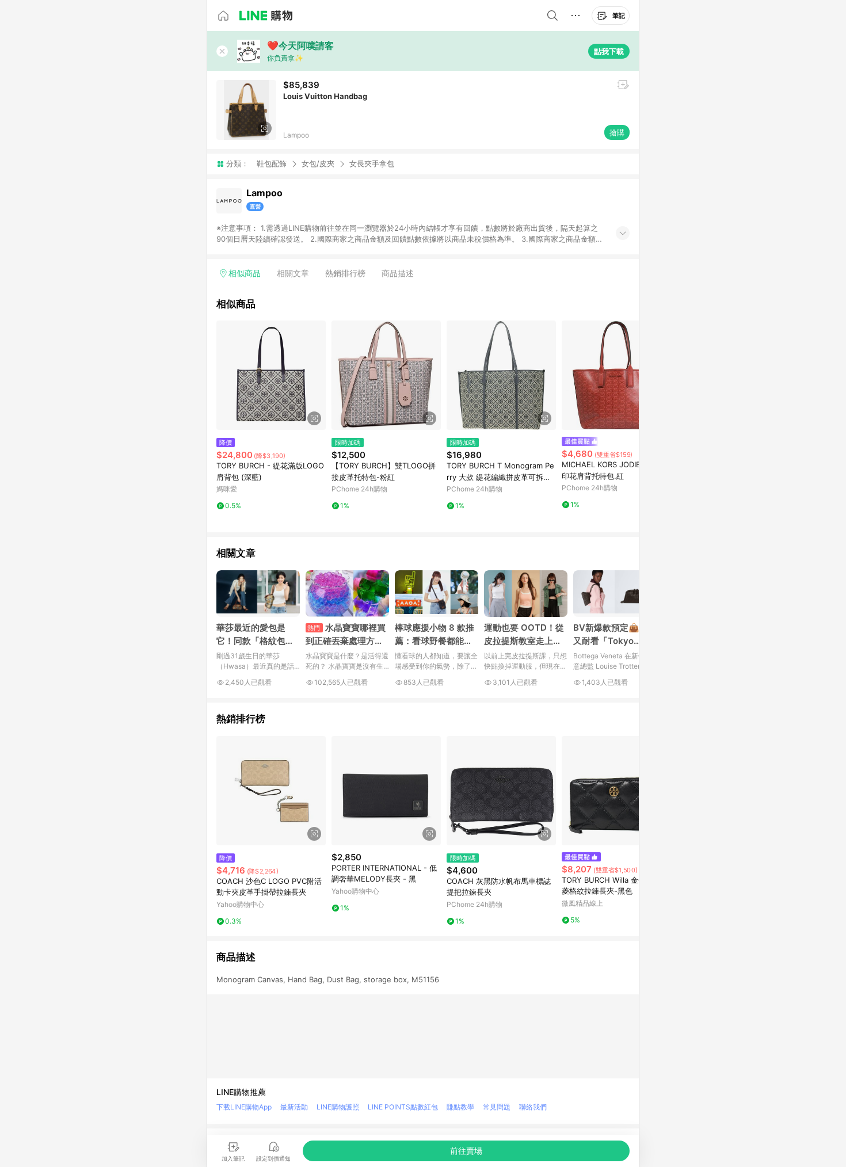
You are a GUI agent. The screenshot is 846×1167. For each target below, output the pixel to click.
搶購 (616, 132)
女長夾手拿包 (371, 163)
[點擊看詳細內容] (271, 375)
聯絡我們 (533, 1107)
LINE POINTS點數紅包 (403, 1107)
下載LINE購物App (244, 1107)
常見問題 (496, 1107)
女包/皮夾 (318, 163)
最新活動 (294, 1107)
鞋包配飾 (272, 163)
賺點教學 (460, 1107)
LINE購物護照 (338, 1107)
